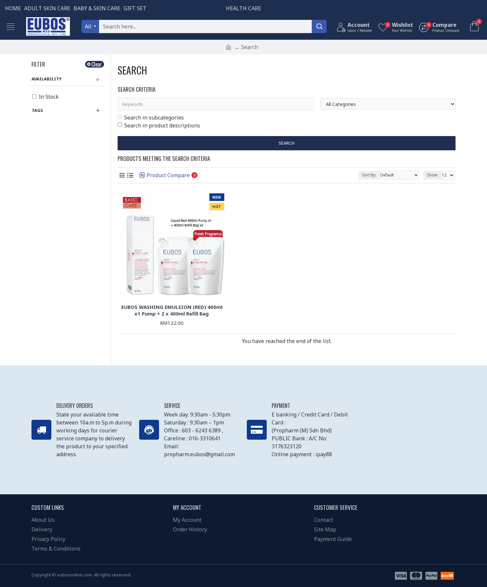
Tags (37, 110)
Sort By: (369, 175)
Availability (46, 79)
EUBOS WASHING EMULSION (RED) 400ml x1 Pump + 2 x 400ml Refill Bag (171, 310)
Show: (432, 175)
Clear (96, 64)
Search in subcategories (154, 117)
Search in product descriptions (162, 125)
